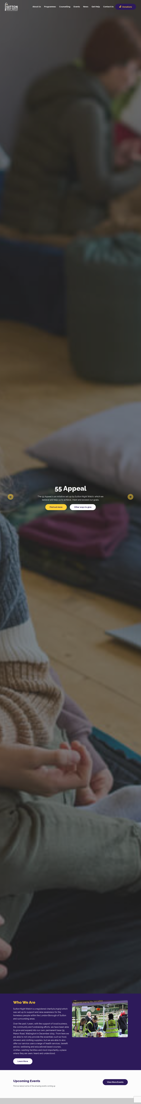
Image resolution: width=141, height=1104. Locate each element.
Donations (127, 7)
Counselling (64, 7)
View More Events (115, 1082)
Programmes (50, 7)
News (85, 7)
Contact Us (108, 7)
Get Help (96, 7)
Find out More (82, 521)
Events (77, 7)
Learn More (23, 1061)
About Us (37, 7)
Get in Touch (58, 521)
